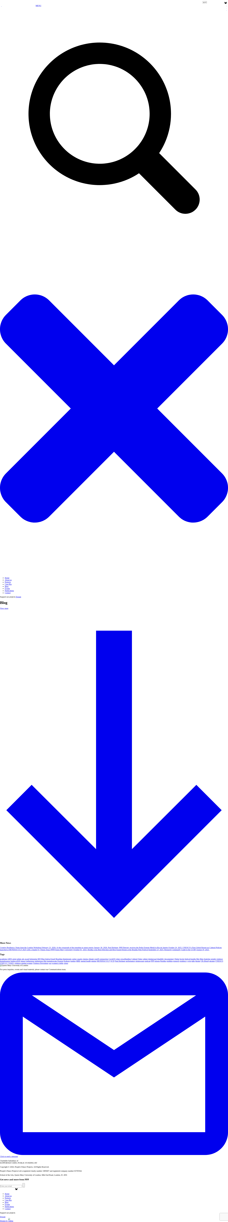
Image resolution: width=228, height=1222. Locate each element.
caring (74, 959)
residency (183, 961)
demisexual (152, 959)
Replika (163, 961)
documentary (169, 959)
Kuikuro (67, 961)
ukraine (212, 961)
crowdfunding (125, 959)
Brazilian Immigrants (63, 959)
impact (23, 961)
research (176, 961)
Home (7, 578)
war (50, 963)
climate (91, 959)
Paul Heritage (120, 961)
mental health (86, 961)
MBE (78, 961)
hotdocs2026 (15, 961)
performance (130, 961)
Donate (18, 597)
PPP (152, 961)
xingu (66, 963)
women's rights (57, 963)
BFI (39, 959)
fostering (207, 959)
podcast (147, 961)
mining (93, 961)
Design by (4, 1221)
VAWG (11, 963)
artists (19, 959)
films (201, 959)
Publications (9, 591)
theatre (197, 961)
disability (160, 959)
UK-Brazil (205, 961)
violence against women (23, 963)
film (197, 959)
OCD (112, 961)
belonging (33, 959)
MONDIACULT (103, 961)
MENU (38, 6)
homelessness (5, 961)
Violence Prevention (40, 963)
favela (182, 959)
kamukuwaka (52, 961)
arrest (14, 959)
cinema (85, 959)
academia (3, 959)
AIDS (9, 959)
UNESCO (219, 961)
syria (189, 961)
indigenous (30, 961)
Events (7, 589)
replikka (170, 961)
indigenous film (40, 961)
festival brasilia (190, 959)
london (73, 961)
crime (118, 959)
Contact (8, 593)
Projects (8, 582)
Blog (6, 586)
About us (8, 580)
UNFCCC (4, 963)
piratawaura (139, 961)
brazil (53, 959)
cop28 (96, 959)
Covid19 (112, 959)
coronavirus (103, 959)
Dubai (177, 959)
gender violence (217, 959)
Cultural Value (136, 959)
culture (145, 959)
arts (23, 959)
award (27, 959)
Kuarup (60, 961)
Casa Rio (8, 584)
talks (193, 961)
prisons (157, 961)
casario (79, 959)
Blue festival (46, 959)
